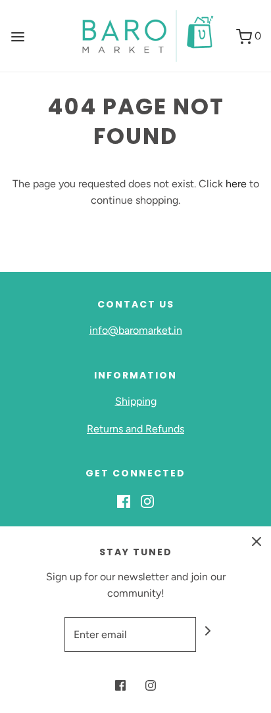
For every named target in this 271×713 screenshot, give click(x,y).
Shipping (136, 401)
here (236, 183)
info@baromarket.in (135, 330)
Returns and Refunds (135, 429)
